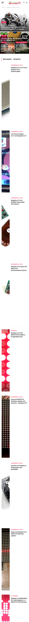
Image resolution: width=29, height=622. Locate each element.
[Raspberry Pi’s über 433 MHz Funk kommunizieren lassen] (6, 294)
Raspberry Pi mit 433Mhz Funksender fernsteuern (18, 202)
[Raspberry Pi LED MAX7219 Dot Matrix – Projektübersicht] (6, 360)
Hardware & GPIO (17, 65)
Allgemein (14, 596)
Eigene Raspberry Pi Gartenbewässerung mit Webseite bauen (22, 48)
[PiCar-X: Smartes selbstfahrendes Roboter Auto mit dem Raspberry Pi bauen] (14, 20)
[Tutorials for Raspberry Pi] (14, 2)
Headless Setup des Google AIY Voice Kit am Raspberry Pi (14, 39)
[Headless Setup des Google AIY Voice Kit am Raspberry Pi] (14, 37)
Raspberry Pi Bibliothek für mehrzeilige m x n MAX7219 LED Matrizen (19, 600)
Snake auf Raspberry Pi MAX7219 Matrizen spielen (19, 534)
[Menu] (3, 2)
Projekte (4, 22)
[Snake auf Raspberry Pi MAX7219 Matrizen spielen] (6, 559)
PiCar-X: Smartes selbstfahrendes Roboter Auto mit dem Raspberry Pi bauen (13, 27)
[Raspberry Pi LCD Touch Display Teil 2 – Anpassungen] (6, 95)
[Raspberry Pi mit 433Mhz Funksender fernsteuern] (6, 228)
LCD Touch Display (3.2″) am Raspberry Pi (18, 135)
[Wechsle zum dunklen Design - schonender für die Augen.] (24, 2)
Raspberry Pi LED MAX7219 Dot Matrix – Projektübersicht (18, 335)
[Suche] (26, 2)
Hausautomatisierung (21, 42)
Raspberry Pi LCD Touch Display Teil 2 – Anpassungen (19, 69)
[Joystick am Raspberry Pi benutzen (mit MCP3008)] (6, 493)
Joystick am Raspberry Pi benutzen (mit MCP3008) (18, 467)
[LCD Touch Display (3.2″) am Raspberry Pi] (6, 161)
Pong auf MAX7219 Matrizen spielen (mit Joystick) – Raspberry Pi (19, 401)
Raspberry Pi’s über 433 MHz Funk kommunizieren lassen (19, 268)
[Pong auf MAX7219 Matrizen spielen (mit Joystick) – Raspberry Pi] (6, 427)
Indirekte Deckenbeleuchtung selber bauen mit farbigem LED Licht (7, 48)
